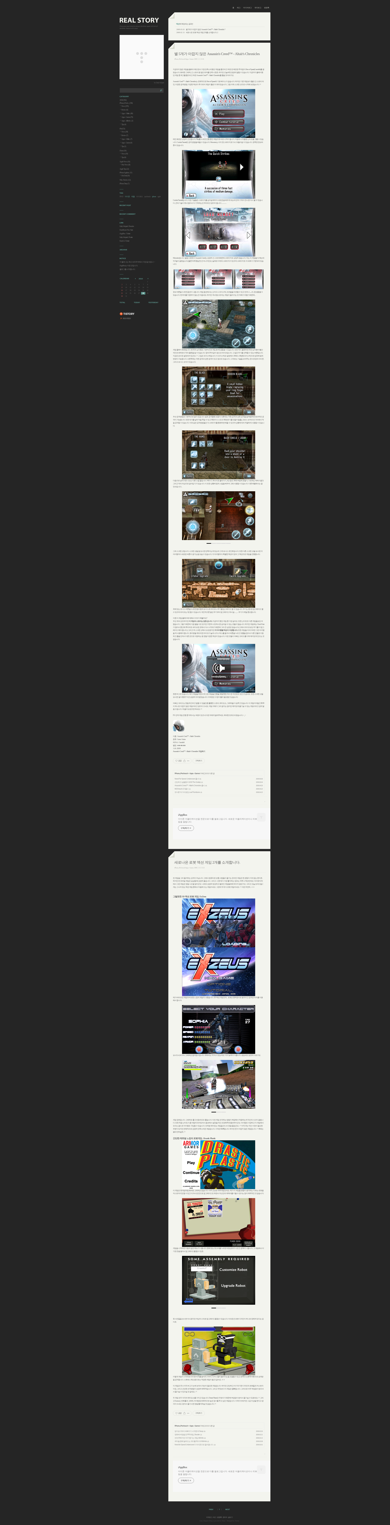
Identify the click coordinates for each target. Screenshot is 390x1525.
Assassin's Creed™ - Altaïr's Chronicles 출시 (190, 785)
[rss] (125, 319)
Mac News (125, 165)
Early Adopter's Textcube (127, 226)
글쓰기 (230, 1517)
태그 (238, 8)
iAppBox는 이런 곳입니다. (129, 266)
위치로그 (258, 8)
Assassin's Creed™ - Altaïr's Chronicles (185, 751)
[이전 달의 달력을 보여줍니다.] (135, 278)
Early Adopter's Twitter (126, 237)
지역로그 (209, 1517)
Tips (123, 124)
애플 (133, 196)
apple (159, 196)
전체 (123, 100)
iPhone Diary (124, 184)
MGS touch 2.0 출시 (181, 789)
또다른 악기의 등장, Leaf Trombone (187, 792)
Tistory (237, 1521)
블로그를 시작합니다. (127, 269)
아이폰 (127, 196)
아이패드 (139, 196)
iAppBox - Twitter (125, 234)
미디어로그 (247, 8)
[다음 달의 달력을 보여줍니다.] (148, 278)
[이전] (186, 517)
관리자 (225, 1517)
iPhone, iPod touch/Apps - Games (183, 59)
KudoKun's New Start (126, 230)
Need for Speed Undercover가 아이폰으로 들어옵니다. (194, 1445)
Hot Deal (125, 176)
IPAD (121, 196)
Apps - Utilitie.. (127, 113)
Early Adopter (204, 1521)
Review (124, 110)
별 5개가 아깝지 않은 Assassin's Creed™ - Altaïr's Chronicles (205, 29)
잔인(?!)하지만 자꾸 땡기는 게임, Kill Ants (189, 1438)
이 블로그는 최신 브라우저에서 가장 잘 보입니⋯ (137, 262)
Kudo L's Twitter (124, 241)
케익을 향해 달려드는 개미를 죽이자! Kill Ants (191, 1441)
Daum (223, 1521)
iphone (154, 196)
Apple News (125, 162)
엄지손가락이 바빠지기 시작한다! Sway (189, 1431)
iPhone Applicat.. (126, 173)
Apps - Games (195, 773)
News (125, 106)
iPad (122, 129)
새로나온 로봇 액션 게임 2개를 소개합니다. (201, 32)
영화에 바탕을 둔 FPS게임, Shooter (187, 1435)
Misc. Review (125, 180)
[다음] (250, 517)
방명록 (266, 8)
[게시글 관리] (188, 761)
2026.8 (141, 279)
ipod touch (147, 196)
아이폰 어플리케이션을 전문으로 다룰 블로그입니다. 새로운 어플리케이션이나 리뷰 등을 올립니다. (217, 820)
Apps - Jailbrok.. (127, 121)
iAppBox (182, 814)
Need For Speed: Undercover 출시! (187, 779)
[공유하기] (184, 761)
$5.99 (222, 1129)
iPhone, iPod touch (181, 773)
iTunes (123, 151)
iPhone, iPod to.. (126, 103)
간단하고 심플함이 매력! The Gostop (188, 782)
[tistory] (127, 314)
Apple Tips (124, 169)
